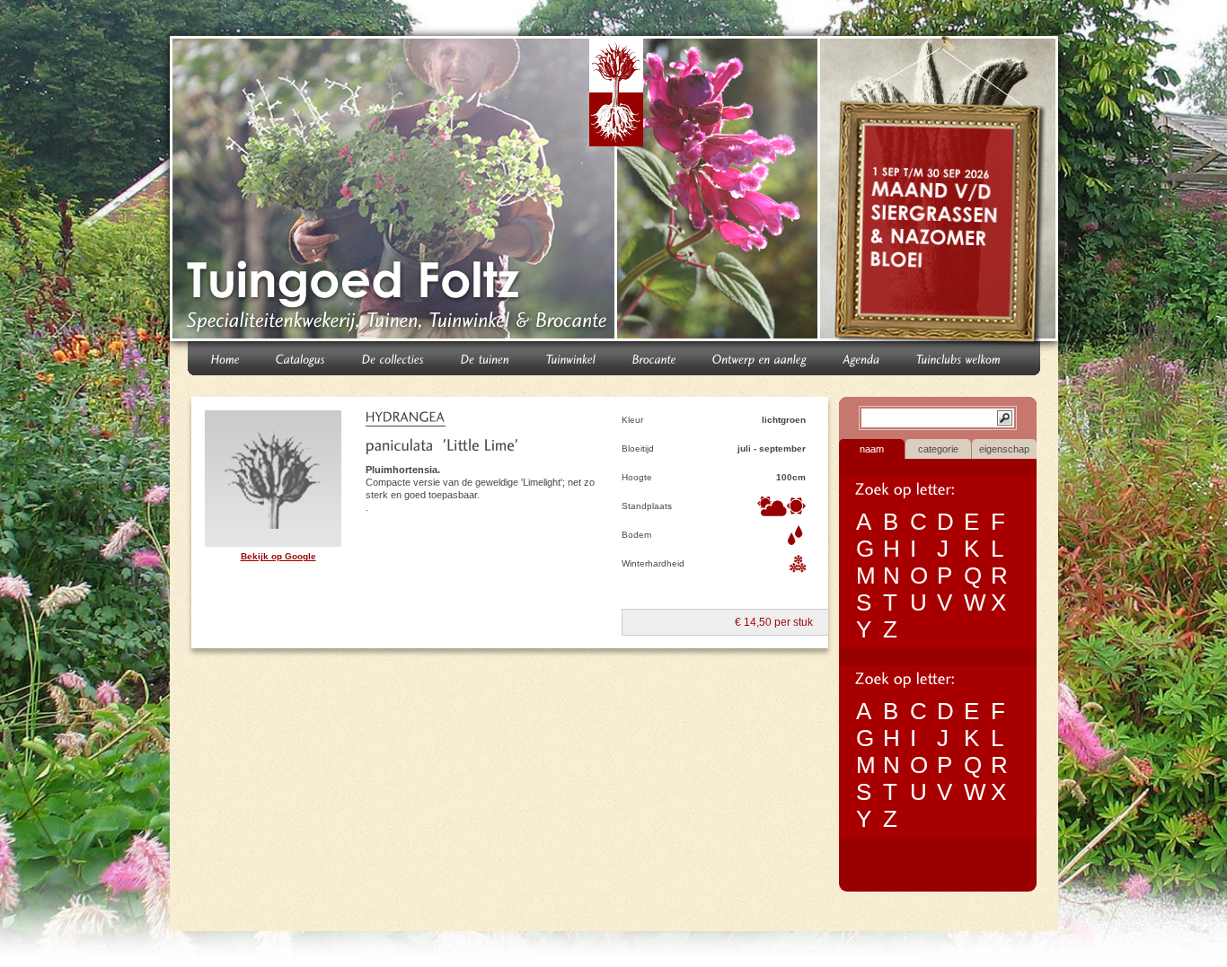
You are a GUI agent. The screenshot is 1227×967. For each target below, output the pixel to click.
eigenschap (1004, 449)
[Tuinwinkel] (571, 357)
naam (872, 449)
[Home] (225, 357)
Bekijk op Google (278, 556)
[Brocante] (654, 357)
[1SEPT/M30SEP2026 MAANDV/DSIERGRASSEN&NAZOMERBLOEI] (940, 192)
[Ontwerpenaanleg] (759, 357)
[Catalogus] (301, 357)
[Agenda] (861, 357)
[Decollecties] (393, 357)
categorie (938, 449)
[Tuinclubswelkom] (959, 357)
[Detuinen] (485, 357)
